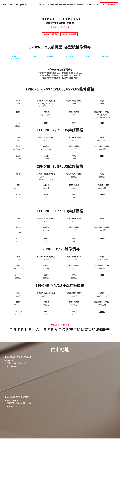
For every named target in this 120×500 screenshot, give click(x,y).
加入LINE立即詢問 (109, 5)
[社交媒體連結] (94, 4)
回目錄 (102, 275)
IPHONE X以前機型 (51, 34)
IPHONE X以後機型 (69, 34)
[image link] (5, 4)
